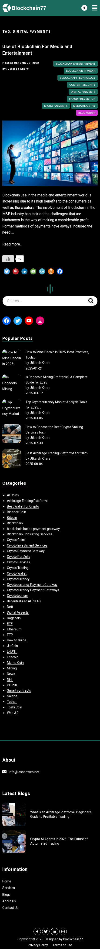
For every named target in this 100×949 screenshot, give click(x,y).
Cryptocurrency (18, 579)
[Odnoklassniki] (51, 271)
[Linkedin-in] (54, 931)
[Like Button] (8, 258)
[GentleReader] (42, 271)
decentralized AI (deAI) (24, 601)
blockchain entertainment (75, 63)
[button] (95, 8)
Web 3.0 (13, 713)
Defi (10, 607)
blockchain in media (80, 70)
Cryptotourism (17, 595)
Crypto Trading (18, 568)
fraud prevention (82, 98)
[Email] (33, 271)
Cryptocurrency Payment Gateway (32, 584)
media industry (84, 105)
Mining (12, 668)
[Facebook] (60, 271)
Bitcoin (12, 517)
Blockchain (86, 112)
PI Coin (12, 685)
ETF (10, 624)
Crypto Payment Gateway (26, 551)
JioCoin (12, 646)
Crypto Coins (16, 540)
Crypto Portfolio (18, 556)
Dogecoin (14, 618)
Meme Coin (15, 663)
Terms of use (62, 945)
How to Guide (16, 640)
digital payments (83, 91)
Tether (12, 702)
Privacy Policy (38, 945)
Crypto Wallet (17, 573)
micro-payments (55, 105)
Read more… (12, 244)
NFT (10, 679)
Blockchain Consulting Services (29, 534)
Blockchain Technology (77, 77)
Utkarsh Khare (40, 363)
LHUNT (12, 651)
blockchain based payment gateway (33, 529)
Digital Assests (18, 612)
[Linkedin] (24, 271)
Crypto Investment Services (27, 545)
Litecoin (12, 657)
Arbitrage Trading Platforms (27, 501)
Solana (12, 696)
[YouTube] (29, 320)
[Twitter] (7, 271)
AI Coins (13, 495)
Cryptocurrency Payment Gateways (33, 590)
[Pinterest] (16, 271)
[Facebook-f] (37, 931)
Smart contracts (19, 690)
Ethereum (14, 629)
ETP (10, 635)
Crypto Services (18, 562)
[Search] (91, 301)
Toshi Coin (14, 707)
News (11, 674)
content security (82, 84)
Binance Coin (16, 512)
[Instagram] (40, 320)
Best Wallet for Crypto (23, 506)
